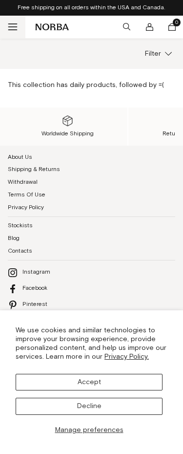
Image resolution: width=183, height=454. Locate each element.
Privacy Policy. (126, 356)
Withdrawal (23, 182)
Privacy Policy (26, 207)
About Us (20, 157)
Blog (14, 238)
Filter (153, 53)
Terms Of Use (26, 194)
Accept (89, 382)
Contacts (20, 251)
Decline (89, 406)
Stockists (20, 225)
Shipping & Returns (34, 169)
